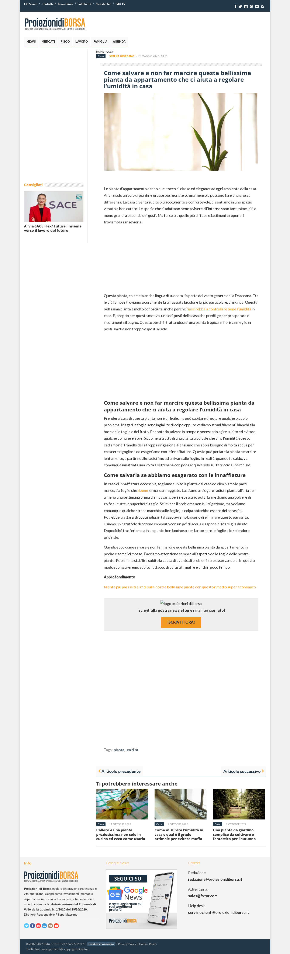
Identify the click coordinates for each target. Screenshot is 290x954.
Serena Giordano (121, 56)
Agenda (119, 41)
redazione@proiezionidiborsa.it (215, 879)
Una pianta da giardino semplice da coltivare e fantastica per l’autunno (234, 834)
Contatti (47, 4)
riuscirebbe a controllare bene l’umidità (219, 309)
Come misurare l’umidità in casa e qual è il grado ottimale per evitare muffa (179, 834)
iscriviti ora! (181, 622)
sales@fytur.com (202, 896)
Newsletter (103, 4)
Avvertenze (65, 4)
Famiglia (100, 41)
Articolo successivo (242, 771)
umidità (132, 749)
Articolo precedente (121, 771)
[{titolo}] (236, 6)
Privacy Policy (127, 944)
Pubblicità (84, 4)
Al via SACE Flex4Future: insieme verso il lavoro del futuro (53, 228)
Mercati (48, 41)
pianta (119, 749)
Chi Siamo (30, 4)
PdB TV (120, 4)
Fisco (65, 41)
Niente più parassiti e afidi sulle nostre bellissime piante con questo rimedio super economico (180, 587)
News (31, 41)
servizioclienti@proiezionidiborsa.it (218, 912)
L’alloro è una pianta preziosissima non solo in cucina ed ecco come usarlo (120, 834)
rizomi (143, 490)
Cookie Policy (148, 944)
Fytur (84, 949)
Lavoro (81, 41)
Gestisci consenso (101, 944)
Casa (109, 51)
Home (100, 51)
